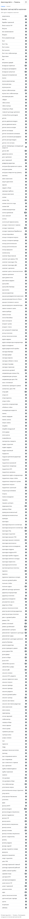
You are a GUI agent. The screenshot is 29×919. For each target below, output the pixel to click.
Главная (3, 6)
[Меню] (26, 2)
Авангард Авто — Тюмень (10, 2)
